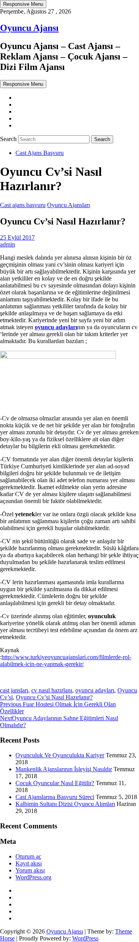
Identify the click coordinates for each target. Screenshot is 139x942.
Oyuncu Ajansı (29, 28)
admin (7, 244)
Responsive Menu (23, 4)
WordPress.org (33, 877)
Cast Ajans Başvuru (39, 153)
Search (9, 139)
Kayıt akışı (28, 863)
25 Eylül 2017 (17, 237)
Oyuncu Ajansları (68, 205)
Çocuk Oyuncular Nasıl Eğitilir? (54, 783)
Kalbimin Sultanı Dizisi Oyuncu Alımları (65, 804)
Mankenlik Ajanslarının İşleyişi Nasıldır (63, 769)
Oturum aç (28, 856)
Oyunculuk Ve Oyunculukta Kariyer (59, 755)
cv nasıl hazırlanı (51, 690)
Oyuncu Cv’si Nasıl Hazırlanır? (54, 697)
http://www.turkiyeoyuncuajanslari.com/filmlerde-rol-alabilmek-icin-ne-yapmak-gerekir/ (65, 660)
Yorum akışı (30, 870)
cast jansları (14, 690)
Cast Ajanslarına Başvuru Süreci (54, 797)
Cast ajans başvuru (23, 205)
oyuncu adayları (94, 690)
